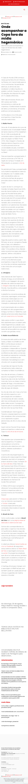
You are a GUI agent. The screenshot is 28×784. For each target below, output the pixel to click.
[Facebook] (11, 14)
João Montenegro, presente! (9, 721)
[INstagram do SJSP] (4, 16)
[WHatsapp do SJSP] (6, 18)
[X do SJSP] (9, 16)
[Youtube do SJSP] (17, 16)
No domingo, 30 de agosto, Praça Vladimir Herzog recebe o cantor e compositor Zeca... (14, 606)
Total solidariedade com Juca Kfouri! (12, 711)
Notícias (5, 24)
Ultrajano (6, 286)
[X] (15, 14)
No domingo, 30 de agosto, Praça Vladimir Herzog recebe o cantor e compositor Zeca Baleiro (11, 665)
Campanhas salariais (8, 725)
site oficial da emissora (15, 431)
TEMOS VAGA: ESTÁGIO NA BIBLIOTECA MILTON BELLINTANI (12, 629)
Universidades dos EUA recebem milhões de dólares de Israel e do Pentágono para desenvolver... (14, 653)
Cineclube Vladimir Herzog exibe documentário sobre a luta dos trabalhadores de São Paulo (11, 689)
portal (5, 553)
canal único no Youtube (15, 316)
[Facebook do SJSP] (2, 16)
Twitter (5, 503)
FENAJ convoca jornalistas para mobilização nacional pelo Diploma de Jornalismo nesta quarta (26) (13, 696)
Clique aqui (5, 499)
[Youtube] (17, 14)
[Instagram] (13, 14)
